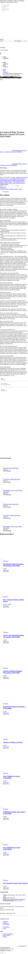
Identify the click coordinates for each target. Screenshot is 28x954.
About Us (5, 6)
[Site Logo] (9, 946)
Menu (4, 62)
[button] (1, 39)
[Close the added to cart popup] (11, 950)
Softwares (18, 177)
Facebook (2, 189)
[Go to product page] (15, 464)
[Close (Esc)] (5, 952)
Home (4, 56)
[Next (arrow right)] (2, 953)
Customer (5, 63)
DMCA (5, 936)
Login (4, 928)
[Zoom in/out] (0, 952)
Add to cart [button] (6, 570)
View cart (3, 950)
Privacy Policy (6, 935)
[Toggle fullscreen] (2, 952)
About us (5, 921)
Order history (6, 927)
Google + (16, 189)
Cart (4, 10)
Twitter (7, 189)
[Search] (26, 41)
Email (20, 189)
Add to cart (3, 187)
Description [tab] (6, 191)
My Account (6, 5)
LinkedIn (11, 189)
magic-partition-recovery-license (17, 178)
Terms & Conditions (8, 934)
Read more (5, 605)
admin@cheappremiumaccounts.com (16, 899)
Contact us (5, 923)
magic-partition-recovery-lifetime (8, 180)
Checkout (8, 950)
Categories (5, 58)
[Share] (3, 952)
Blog (4, 7)
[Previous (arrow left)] (0, 953)
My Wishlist (6, 9)
